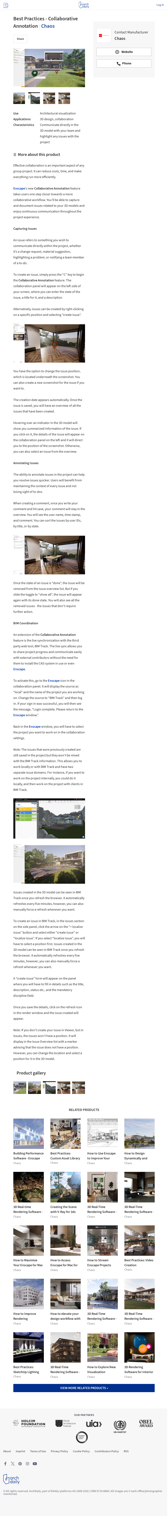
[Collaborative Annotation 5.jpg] (19, 98)
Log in (160, 4)
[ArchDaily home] (84, 5)
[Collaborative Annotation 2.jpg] (19, 1087)
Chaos (48, 26)
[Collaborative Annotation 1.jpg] (64, 98)
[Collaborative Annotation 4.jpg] (34, 98)
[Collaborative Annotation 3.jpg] (49, 98)
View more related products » (84, 1388)
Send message (124, 109)
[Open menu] (5, 5)
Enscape (54, 680)
